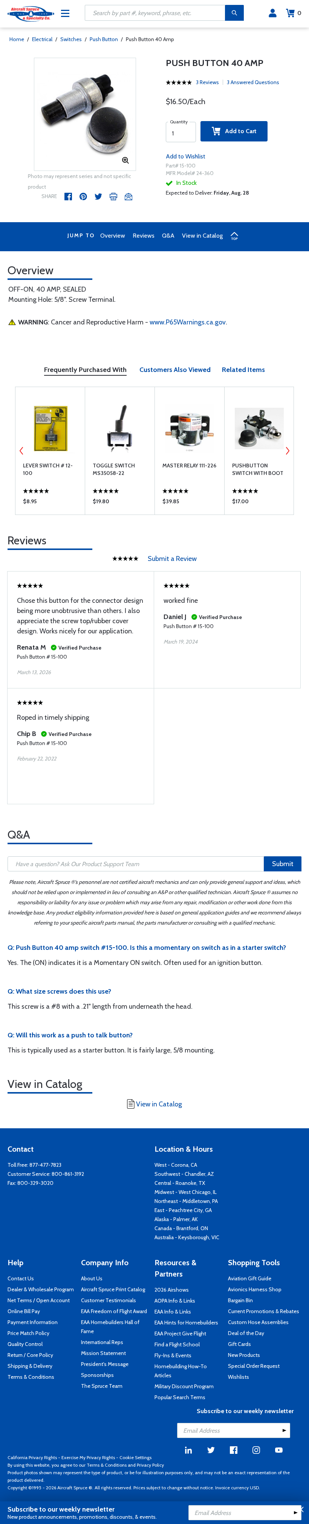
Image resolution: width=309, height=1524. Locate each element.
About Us (91, 1278)
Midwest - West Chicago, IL (185, 1192)
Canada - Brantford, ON (181, 1228)
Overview (112, 235)
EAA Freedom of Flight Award (114, 1311)
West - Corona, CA (175, 1164)
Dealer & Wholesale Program (41, 1289)
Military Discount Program (184, 1386)
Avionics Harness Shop (254, 1289)
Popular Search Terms (179, 1397)
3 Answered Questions (253, 82)
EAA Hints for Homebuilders (186, 1322)
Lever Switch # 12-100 (48, 469)
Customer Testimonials (108, 1300)
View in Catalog (202, 235)
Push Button (104, 39)
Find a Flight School (177, 1344)
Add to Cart (238, 131)
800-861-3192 (68, 1174)
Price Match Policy (28, 1333)
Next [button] (287, 451)
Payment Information (33, 1322)
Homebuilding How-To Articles (180, 1371)
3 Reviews (207, 82)
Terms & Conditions (31, 1376)
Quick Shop (50, 503)
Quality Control (25, 1344)
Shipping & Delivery (30, 1366)
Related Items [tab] (243, 370)
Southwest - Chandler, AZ (184, 1174)
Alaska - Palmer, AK (176, 1219)
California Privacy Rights (32, 1457)
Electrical (42, 39)
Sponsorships (97, 1375)
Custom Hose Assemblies (258, 1322)
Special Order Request (254, 1366)
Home (16, 39)
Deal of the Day (246, 1333)
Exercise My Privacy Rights (88, 1457)
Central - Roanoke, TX (179, 1183)
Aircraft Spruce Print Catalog (113, 1289)
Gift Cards (239, 1344)
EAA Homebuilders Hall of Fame (110, 1327)
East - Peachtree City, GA (183, 1210)
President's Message (104, 1364)
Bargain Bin (240, 1300)
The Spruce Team (101, 1386)
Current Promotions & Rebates (263, 1311)
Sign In (273, 13)
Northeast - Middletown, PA (186, 1201)
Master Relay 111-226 (189, 465)
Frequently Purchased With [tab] (85, 370)
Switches (71, 39)
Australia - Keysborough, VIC (186, 1237)
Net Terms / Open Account (39, 1300)
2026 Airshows (171, 1289)
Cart (299, 13)
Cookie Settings (135, 1457)
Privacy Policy (150, 1465)
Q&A (168, 235)
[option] (85, 114)
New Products (244, 1355)
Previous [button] (21, 451)
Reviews (143, 235)
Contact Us (21, 1278)
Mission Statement (103, 1353)
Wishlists (238, 1376)
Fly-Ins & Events (172, 1355)
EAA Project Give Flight (180, 1333)
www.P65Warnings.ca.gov (188, 322)
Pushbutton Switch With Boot (257, 469)
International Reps (102, 1342)
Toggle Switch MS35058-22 (114, 469)
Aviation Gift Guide (249, 1278)
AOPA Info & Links (174, 1300)
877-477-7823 (45, 1164)
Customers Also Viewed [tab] (175, 370)
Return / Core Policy (30, 1355)
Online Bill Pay (24, 1311)
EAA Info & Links (172, 1311)
